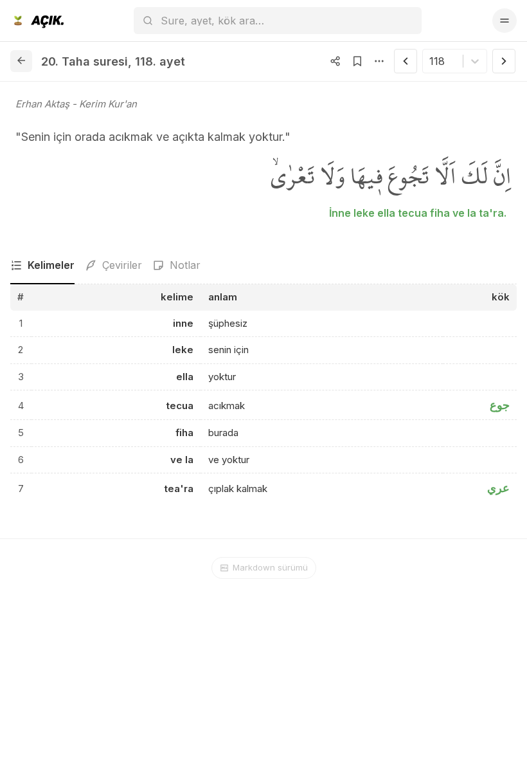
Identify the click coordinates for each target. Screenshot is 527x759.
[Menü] (504, 20)
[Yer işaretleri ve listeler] (357, 61)
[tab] (42, 265)
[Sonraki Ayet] (503, 61)
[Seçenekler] (379, 61)
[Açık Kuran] (37, 20)
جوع (500, 405)
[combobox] (431, 61)
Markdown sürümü (270, 567)
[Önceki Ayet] (405, 61)
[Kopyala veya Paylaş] (335, 61)
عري (498, 488)
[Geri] (21, 61)
